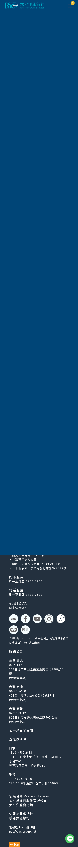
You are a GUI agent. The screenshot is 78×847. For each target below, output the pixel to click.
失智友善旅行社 (21, 813)
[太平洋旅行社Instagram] (49, 618)
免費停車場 (17, 678)
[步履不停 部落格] (61, 618)
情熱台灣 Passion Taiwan (29, 796)
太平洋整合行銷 (21, 804)
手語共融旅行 (19, 818)
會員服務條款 (18, 603)
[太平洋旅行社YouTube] (38, 618)
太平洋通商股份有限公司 (28, 800)
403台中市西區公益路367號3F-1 (31, 695)
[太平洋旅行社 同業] (26, 629)
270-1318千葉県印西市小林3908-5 (33, 783)
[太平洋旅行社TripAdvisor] (14, 629)
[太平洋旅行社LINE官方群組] (14, 618)
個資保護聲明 (18, 608)
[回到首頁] (24, 5)
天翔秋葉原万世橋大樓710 (27, 765)
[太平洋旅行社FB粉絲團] (26, 618)
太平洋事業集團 (21, 730)
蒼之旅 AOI (17, 739)
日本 (12, 748)
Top (16, 844)
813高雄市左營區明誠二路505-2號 (33, 717)
